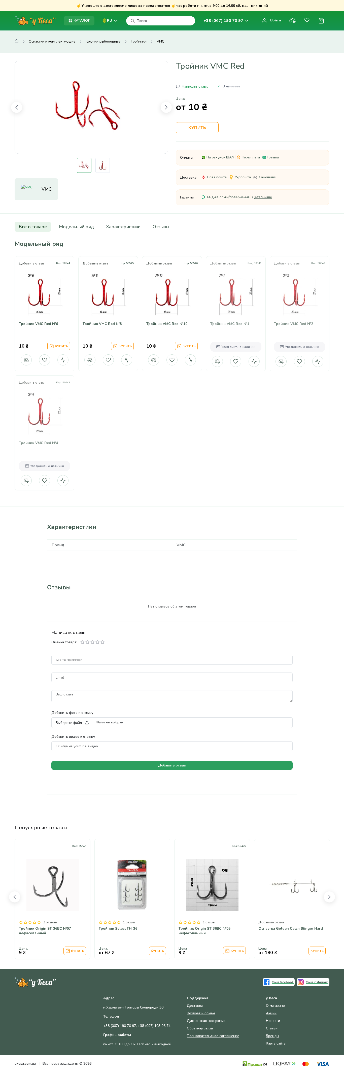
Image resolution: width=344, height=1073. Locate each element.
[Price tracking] (57, 309)
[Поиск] (132, 21)
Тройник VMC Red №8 (102, 324)
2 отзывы (50, 922)
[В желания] (44, 359)
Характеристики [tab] (123, 227)
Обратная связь (200, 1028)
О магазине (275, 1005)
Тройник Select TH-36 (118, 928)
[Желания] (307, 20)
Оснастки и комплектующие (52, 41)
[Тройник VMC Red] (91, 107)
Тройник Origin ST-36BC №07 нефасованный (45, 930)
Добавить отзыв (32, 263)
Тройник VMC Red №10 (166, 324)
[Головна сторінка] (17, 42)
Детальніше (262, 197)
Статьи (272, 1028)
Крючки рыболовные (103, 41)
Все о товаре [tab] (33, 227)
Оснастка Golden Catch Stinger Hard (290, 928)
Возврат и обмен (201, 1013)
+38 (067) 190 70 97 (223, 20)
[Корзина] (321, 20)
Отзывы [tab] (161, 227)
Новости (273, 1020)
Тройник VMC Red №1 (229, 324)
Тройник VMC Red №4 (38, 443)
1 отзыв (129, 922)
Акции (271, 1013)
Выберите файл (69, 722)
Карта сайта (276, 1043)
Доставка (195, 1005)
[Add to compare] (32, 309)
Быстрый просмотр (44, 293)
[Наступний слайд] (166, 107)
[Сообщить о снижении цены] (62, 359)
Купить (197, 127)
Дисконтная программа (206, 1020)
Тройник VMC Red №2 (293, 324)
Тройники (139, 41)
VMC (160, 41)
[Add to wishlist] (45, 309)
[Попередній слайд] (16, 107)
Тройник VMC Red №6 (38, 324)
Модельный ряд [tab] (76, 227)
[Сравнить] (292, 20)
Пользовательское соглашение (213, 1035)
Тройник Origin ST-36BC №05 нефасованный (204, 930)
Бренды (272, 1035)
